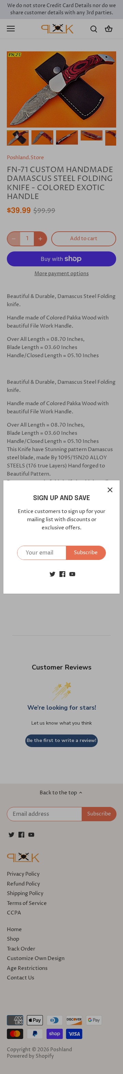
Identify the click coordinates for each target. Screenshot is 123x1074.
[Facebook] (62, 573)
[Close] (110, 489)
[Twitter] (52, 573)
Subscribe (86, 552)
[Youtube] (72, 573)
